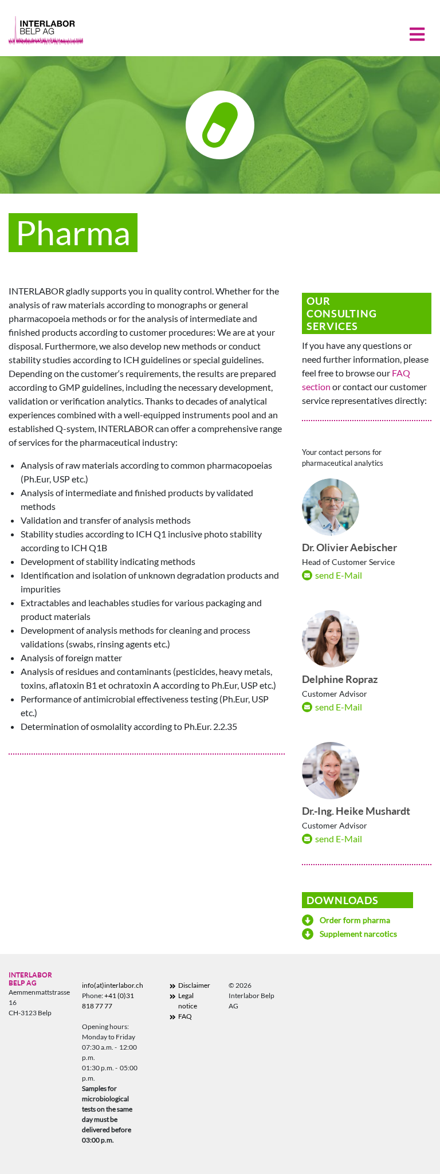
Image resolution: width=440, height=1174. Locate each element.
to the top (389, 1137)
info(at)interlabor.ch (112, 985)
